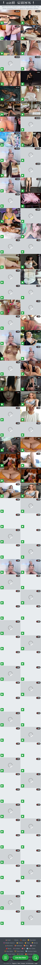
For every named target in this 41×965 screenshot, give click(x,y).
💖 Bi (23, 948)
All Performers (30, 963)
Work (19, 963)
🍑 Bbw (26, 945)
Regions (14, 963)
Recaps (23, 963)
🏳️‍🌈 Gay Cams (8, 951)
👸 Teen (27, 943)
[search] (35, 957)
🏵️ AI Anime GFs (30, 954)
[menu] (5, 957)
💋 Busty (8, 948)
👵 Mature (19, 943)
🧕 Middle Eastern (9, 943)
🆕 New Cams (31, 948)
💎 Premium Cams (31, 951)
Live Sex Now (20, 958)
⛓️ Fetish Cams (10, 954)
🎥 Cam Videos (30, 957)
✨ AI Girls (20, 954)
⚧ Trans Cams (19, 951)
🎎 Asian (8, 940)
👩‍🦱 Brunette (9, 945)
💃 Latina (23, 940)
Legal (36, 963)
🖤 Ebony (15, 940)
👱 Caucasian (32, 940)
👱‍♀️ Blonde (35, 943)
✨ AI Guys (9, 957)
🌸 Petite (33, 945)
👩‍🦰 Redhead (18, 945)
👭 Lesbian (16, 948)
